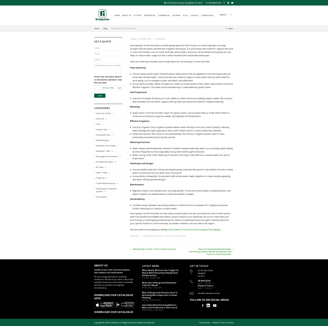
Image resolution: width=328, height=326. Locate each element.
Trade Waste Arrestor (106, 183)
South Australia (170, 236)
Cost (98, 124)
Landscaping (148, 236)
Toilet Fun (100, 178)
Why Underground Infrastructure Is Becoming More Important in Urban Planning (159, 295)
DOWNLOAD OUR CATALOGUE (113, 312)
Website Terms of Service (223, 322)
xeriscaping (134, 236)
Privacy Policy (205, 322)
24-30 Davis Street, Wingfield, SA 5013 (184, 2)
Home (96, 28)
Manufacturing (102, 140)
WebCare (150, 322)
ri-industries (158, 236)
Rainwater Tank (103, 151)
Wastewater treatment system (106, 190)
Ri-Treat (100, 167)
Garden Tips (101, 129)
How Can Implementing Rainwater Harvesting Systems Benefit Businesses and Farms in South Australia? (210, 252)
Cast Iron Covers (103, 113)
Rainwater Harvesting (105, 145)
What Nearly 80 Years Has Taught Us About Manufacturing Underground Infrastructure (160, 273)
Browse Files (108, 87)
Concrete (100, 118)
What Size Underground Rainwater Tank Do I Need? (159, 284)
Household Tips (103, 135)
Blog (105, 28)
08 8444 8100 (215, 2)
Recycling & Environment (107, 156)
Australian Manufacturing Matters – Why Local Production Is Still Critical (160, 306)
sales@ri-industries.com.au (209, 293)
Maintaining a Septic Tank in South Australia (154, 249)
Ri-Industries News (104, 161)
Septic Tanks (101, 172)
